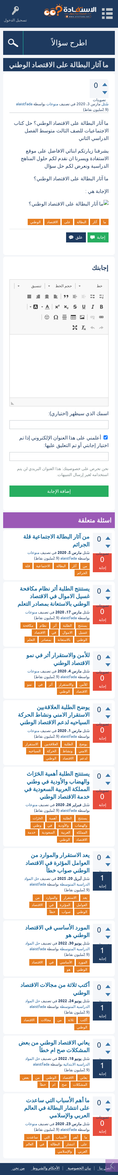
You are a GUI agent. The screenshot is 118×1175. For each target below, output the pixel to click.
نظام (43, 625)
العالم (29, 1144)
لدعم (83, 758)
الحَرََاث (38, 818)
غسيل (83, 632)
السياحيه (35, 751)
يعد (85, 897)
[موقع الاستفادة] (70, 11)
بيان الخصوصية (79, 1168)
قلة (27, 566)
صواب (66, 912)
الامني (83, 751)
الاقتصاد (52, 222)
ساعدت (32, 1137)
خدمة (32, 832)
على (67, 222)
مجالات (46, 1020)
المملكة (81, 832)
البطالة (81, 222)
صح (64, 1084)
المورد (82, 962)
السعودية (48, 832)
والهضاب (81, 825)
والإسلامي (65, 1151)
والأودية (63, 825)
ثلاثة (71, 1020)
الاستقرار (31, 744)
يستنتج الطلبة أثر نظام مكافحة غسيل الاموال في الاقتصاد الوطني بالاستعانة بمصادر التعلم (54, 596)
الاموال (67, 632)
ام (53, 1084)
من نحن (19, 1168)
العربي (82, 1151)
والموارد (51, 897)
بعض (25, 1077)
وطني (37, 825)
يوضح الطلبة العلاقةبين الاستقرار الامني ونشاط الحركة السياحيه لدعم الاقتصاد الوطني (54, 715)
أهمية (53, 818)
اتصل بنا (105, 1168)
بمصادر (46, 640)
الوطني (35, 222)
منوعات (52, 104)
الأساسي (66, 962)
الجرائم (82, 573)
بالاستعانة (64, 640)
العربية (65, 832)
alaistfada (68, 558)
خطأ (52, 912)
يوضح (83, 744)
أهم (75, 1137)
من (85, 566)
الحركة (51, 751)
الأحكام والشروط (45, 1168)
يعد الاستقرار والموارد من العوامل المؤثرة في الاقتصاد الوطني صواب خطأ (57, 863)
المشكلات (80, 1084)
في (54, 632)
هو (68, 969)
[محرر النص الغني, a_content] (59, 366)
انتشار (70, 1144)
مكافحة (28, 625)
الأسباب (61, 1137)
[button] (90, 286)
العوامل (81, 905)
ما (104, 222)
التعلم (31, 640)
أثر (55, 625)
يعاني (83, 1077)
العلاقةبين (51, 744)
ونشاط (67, 751)
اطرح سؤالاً (69, 42)
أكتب (83, 1020)
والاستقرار (66, 684)
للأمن (83, 684)
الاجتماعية (43, 566)
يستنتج (82, 625)
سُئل (105, 104)
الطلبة (67, 625)
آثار (95, 222)
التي (47, 1137)
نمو (29, 684)
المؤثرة (65, 905)
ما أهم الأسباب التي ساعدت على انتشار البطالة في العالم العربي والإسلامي (57, 1108)
